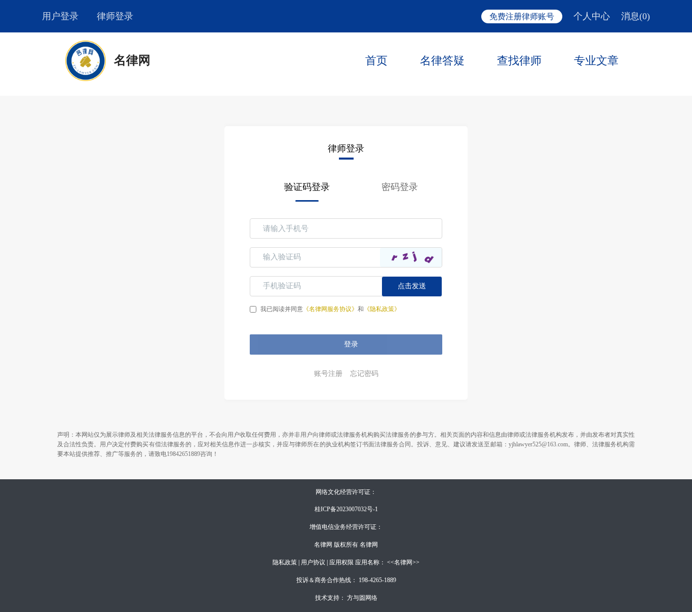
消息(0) (635, 16)
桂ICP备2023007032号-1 (346, 509)
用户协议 (313, 562)
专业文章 (596, 60)
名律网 (132, 60)
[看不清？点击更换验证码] (411, 257)
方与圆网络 (362, 597)
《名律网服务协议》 (330, 309)
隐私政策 (285, 562)
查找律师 (519, 60)
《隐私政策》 (382, 309)
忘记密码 (364, 373)
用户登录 (60, 16)
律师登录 (115, 16)
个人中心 (591, 16)
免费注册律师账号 (521, 16)
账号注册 (328, 373)
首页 (376, 60)
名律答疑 (442, 60)
